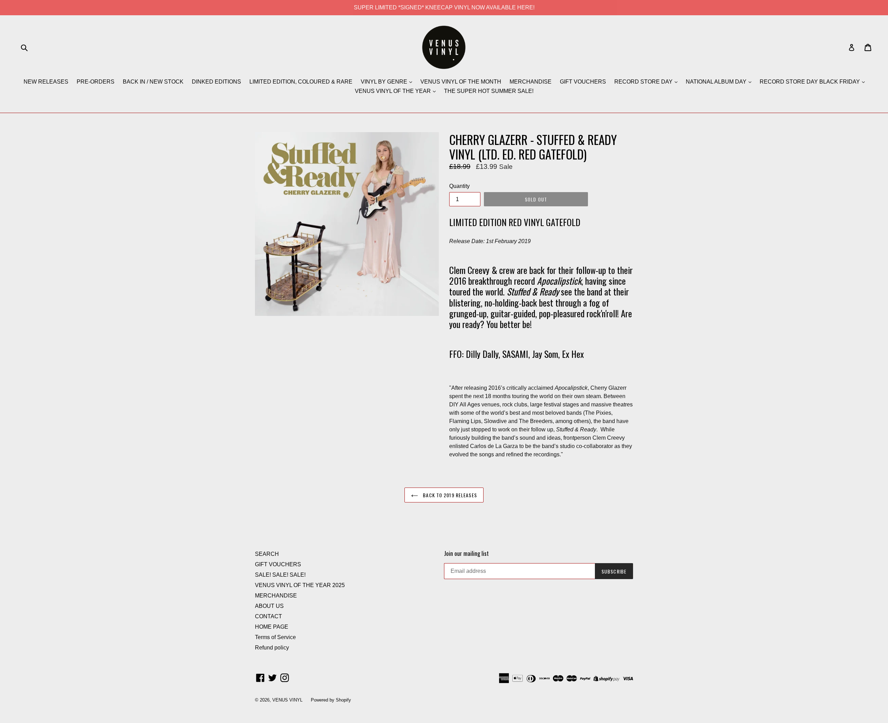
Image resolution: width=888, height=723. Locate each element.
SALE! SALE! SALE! (280, 575)
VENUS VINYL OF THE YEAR (393, 91)
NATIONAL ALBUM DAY (717, 82)
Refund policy (272, 648)
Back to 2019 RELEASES (449, 495)
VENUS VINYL (287, 700)
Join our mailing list (466, 553)
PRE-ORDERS (95, 82)
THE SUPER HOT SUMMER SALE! (488, 91)
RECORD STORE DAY (644, 82)
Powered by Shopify (331, 700)
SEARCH (267, 554)
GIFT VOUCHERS (583, 82)
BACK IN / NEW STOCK (153, 82)
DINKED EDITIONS (216, 82)
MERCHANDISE (531, 82)
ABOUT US (269, 606)
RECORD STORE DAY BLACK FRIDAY (810, 82)
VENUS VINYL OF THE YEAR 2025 (300, 585)
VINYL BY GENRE (385, 82)
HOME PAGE (271, 627)
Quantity (459, 186)
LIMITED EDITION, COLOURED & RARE (300, 82)
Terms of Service (275, 637)
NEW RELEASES (46, 82)
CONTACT (268, 616)
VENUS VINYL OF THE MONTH (460, 82)
